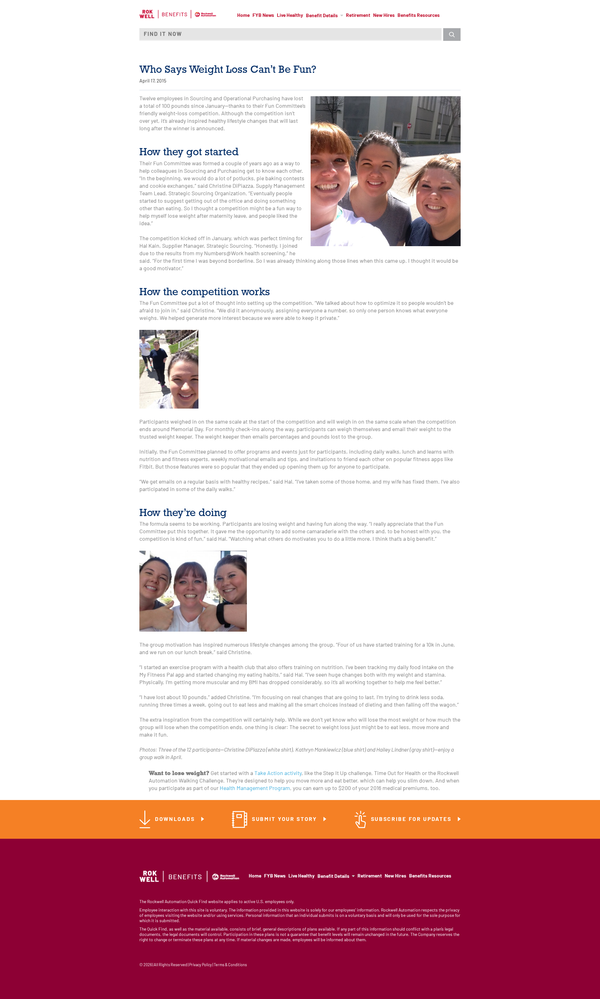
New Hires (384, 15)
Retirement (358, 15)
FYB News (263, 15)
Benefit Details (322, 15)
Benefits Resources (419, 15)
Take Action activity (278, 773)
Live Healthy (290, 15)
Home (243, 15)
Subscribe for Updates (412, 819)
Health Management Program (255, 788)
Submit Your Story (285, 819)
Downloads (176, 819)
